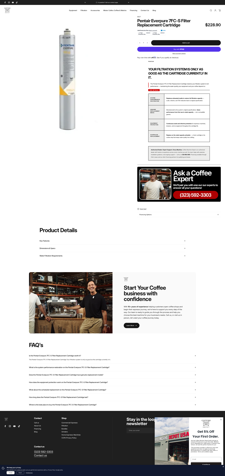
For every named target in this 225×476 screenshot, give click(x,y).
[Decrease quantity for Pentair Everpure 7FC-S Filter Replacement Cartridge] (139, 42)
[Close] (223, 466)
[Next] (128, 2)
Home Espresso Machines (71, 435)
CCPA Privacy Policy (69, 438)
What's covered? (153, 30)
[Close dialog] (221, 419)
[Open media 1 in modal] (66, 78)
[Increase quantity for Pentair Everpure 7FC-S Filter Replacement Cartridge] (148, 42)
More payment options (179, 53)
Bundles (64, 429)
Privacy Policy (51, 470)
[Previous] (85, 2)
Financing (37, 429)
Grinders (65, 432)
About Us (37, 426)
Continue (206, 465)
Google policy (59, 470)
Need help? (143, 209)
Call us (36, 423)
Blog (35, 432)
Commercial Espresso (70, 423)
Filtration (65, 426)
